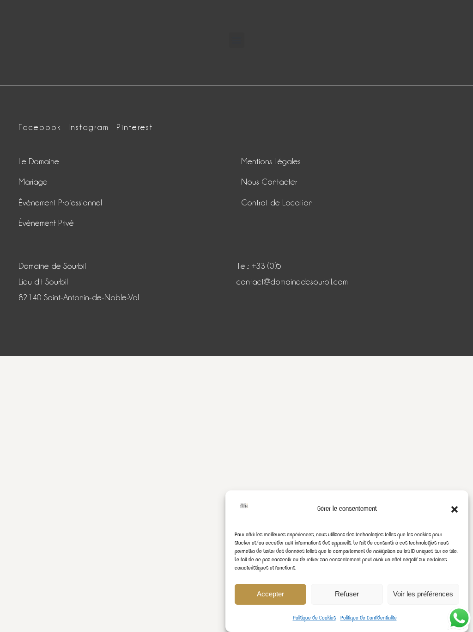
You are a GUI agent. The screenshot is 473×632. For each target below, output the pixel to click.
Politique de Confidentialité (368, 617)
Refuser (347, 594)
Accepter (270, 594)
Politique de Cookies (314, 617)
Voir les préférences (423, 594)
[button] (454, 509)
